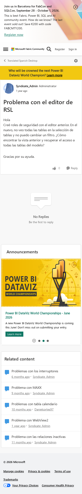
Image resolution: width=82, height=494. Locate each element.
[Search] (49, 49)
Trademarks (10, 479)
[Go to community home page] (27, 49)
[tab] (39, 341)
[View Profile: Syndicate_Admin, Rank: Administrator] (8, 88)
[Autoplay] (34, 341)
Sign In (73, 49)
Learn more (54, 75)
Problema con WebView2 (30, 420)
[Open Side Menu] (5, 49)
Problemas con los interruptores (35, 371)
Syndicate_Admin (27, 86)
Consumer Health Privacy (58, 485)
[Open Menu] (76, 61)
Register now (13, 34)
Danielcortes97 (44, 409)
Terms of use (62, 471)
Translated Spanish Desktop (22, 60)
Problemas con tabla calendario (34, 404)
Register (60, 49)
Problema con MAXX (26, 387)
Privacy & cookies (39, 471)
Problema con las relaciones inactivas (39, 437)
